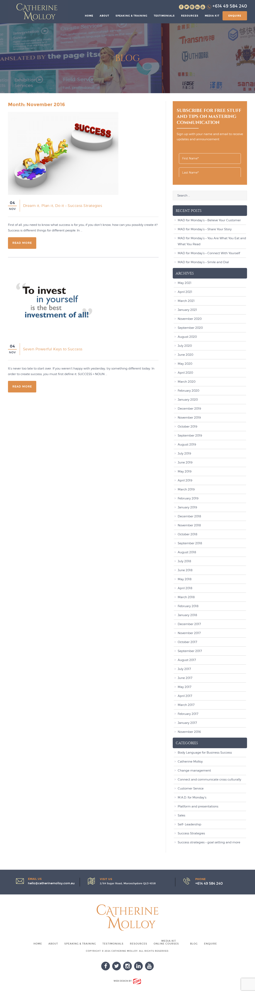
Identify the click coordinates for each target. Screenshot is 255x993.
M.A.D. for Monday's (192, 797)
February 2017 (188, 714)
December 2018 (189, 516)
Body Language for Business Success (205, 752)
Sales (181, 815)
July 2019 (184, 453)
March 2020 (186, 381)
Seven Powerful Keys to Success (52, 349)
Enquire (234, 15)
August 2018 (187, 552)
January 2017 (187, 723)
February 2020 (188, 390)
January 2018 (187, 615)
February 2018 (188, 606)
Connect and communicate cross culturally (209, 779)
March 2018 (186, 597)
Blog (194, 943)
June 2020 (185, 355)
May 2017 (184, 687)
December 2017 (189, 624)
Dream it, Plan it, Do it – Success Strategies (62, 206)
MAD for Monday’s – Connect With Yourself (209, 253)
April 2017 (185, 696)
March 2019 (186, 489)
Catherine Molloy (190, 761)
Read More (22, 243)
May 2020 (185, 364)
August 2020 (187, 337)
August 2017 (187, 660)
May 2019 (184, 471)
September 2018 (190, 543)
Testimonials (164, 15)
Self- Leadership (189, 824)
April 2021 (185, 292)
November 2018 (189, 525)
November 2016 (189, 732)
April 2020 (185, 372)
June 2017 (185, 678)
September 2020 (190, 328)
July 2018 (184, 561)
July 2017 (184, 669)
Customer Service (191, 788)
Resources (189, 15)
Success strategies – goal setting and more (209, 842)
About (104, 15)
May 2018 (184, 579)
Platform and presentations (198, 806)
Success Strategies (191, 833)
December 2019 (189, 408)
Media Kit (212, 15)
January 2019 (187, 507)
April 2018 (185, 588)
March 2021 (186, 301)
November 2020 (190, 319)
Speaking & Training (131, 15)
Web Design (121, 981)
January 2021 (187, 310)
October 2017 (187, 642)
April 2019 (185, 480)
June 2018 (185, 570)
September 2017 (190, 651)
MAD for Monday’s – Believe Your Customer (209, 220)
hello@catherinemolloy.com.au (51, 883)
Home (89, 15)
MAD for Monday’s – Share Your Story (205, 229)
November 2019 (189, 417)
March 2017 (186, 705)
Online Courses (166, 943)
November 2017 (189, 633)
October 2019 (187, 426)
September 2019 (190, 435)
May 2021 (184, 283)
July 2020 (185, 346)
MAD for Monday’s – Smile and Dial (203, 262)
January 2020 (188, 399)
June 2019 (185, 462)
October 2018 (187, 534)
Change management (194, 770)
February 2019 (188, 498)
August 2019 (187, 444)
